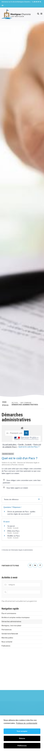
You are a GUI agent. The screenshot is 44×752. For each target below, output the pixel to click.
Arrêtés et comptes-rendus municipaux (16, 617)
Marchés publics (7, 638)
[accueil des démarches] (22, 428)
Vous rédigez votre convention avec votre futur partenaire (22, 481)
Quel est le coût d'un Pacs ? (29, 447)
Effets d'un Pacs (13, 531)
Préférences (22, 745)
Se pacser (11, 526)
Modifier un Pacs (13, 536)
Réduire (22, 738)
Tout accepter (22, 731)
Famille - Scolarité (25, 444)
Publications (6, 646)
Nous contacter (7, 642)
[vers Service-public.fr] (26, 438)
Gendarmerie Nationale (10, 634)
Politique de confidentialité (26, 723)
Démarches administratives (11, 621)
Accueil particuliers (9, 444)
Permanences (7, 630)
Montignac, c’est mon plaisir (11, 625)
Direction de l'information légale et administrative (18, 550)
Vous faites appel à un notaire (17, 488)
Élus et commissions (9, 613)
